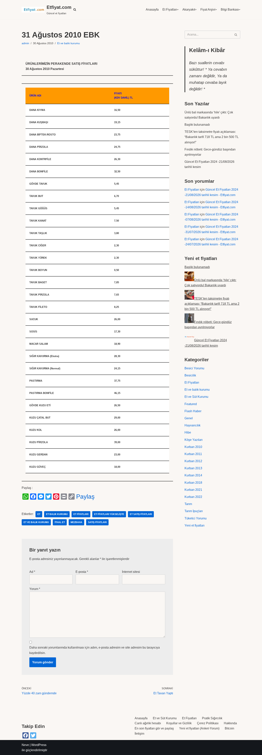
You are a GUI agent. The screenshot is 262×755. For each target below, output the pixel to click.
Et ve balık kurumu (68, 43)
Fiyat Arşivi (207, 9)
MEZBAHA (76, 522)
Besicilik (190, 375)
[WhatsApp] (25, 496)
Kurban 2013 (193, 468)
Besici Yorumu (194, 368)
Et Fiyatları (169, 9)
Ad (32, 571)
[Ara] (236, 35)
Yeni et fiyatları (194, 525)
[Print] (64, 496)
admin (25, 43)
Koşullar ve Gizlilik (179, 723)
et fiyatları (80, 514)
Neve (25, 745)
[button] (74, 9)
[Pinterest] (56, 496)
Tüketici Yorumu (196, 518)
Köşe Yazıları (194, 439)
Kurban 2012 (193, 461)
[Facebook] (33, 496)
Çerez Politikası (207, 723)
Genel (189, 418)
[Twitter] (48, 496)
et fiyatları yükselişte (109, 514)
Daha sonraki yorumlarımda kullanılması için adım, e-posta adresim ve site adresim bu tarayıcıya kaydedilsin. (94, 650)
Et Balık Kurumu (57, 514)
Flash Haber (193, 411)
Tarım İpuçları (194, 511)
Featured (191, 404)
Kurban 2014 (193, 475)
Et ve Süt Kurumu (196, 396)
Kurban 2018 (193, 482)
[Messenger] (41, 496)
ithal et (60, 522)
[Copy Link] (71, 496)
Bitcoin (229, 728)
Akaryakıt (188, 9)
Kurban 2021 (193, 489)
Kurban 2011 (193, 454)
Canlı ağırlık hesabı (148, 723)
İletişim (139, 733)
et (38, 514)
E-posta (82, 571)
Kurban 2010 (193, 447)
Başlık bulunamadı (197, 124)
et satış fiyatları (141, 514)
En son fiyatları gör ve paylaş (154, 728)
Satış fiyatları (97, 522)
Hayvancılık (192, 425)
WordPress (38, 745)
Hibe (188, 432)
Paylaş (85, 496)
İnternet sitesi (131, 571)
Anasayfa (152, 9)
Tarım (188, 504)
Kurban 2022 (193, 496)
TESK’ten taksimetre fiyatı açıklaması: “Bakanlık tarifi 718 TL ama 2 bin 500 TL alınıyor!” (211, 137)
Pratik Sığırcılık (212, 718)
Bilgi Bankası (230, 9)
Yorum (34, 589)
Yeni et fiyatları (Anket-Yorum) (199, 728)
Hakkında (230, 723)
